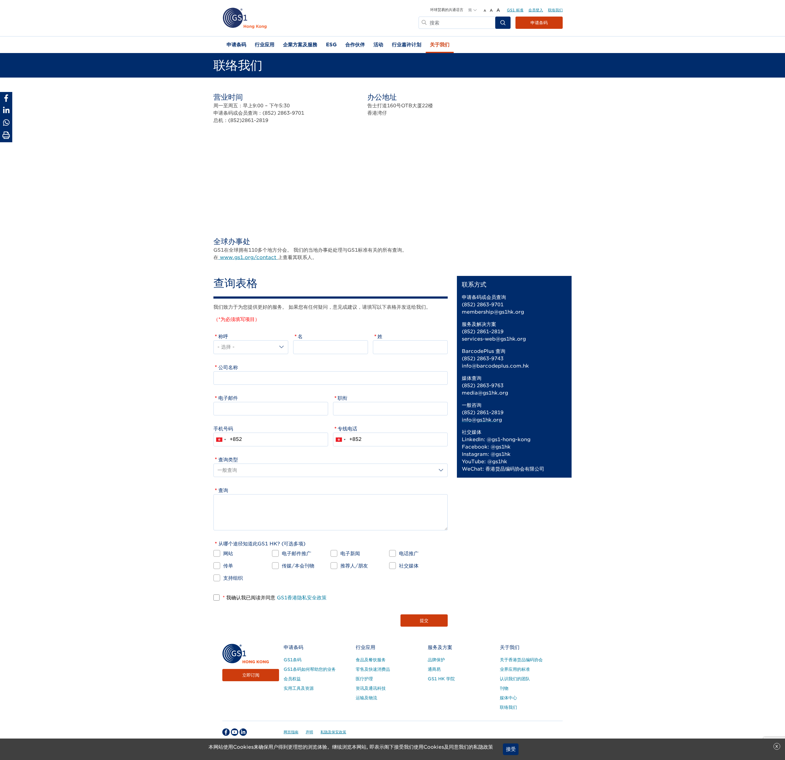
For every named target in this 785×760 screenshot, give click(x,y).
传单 (228, 566)
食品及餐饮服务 (371, 659)
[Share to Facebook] (6, 98)
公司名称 (228, 367)
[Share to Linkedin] (6, 110)
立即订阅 (250, 675)
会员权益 (292, 678)
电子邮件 (228, 398)
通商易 (434, 669)
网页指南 (291, 732)
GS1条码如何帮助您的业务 (310, 669)
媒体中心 (508, 697)
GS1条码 (292, 659)
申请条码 (539, 22)
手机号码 (223, 429)
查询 (223, 490)
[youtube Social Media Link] (234, 732)
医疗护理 (364, 678)
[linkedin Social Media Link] (243, 732)
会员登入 (535, 10)
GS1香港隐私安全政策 (301, 598)
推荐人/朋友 (354, 566)
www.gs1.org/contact (248, 257)
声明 (309, 732)
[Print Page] (6, 135)
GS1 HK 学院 (441, 678)
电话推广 (409, 553)
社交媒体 (409, 566)
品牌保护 (436, 659)
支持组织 (233, 578)
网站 (228, 553)
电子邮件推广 (296, 553)
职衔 (342, 398)
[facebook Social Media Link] (226, 732)
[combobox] (221, 439)
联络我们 (555, 10)
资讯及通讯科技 (371, 688)
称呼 (223, 336)
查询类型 (228, 460)
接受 (511, 749)
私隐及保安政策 (333, 732)
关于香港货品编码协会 (521, 659)
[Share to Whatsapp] (6, 122)
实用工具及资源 (299, 688)
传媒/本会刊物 (298, 566)
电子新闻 (350, 553)
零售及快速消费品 (373, 669)
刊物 (504, 688)
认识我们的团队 (515, 678)
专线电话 (347, 429)
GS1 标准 (515, 10)
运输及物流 (366, 697)
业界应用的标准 (515, 669)
